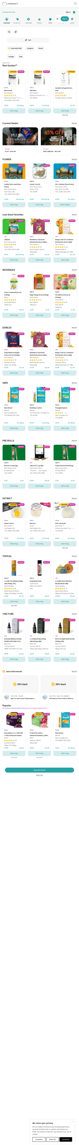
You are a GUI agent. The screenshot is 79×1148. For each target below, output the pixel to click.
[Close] (72, 1121)
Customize (39, 1139)
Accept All (65, 1139)
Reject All (52, 1139)
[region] (52, 1132)
